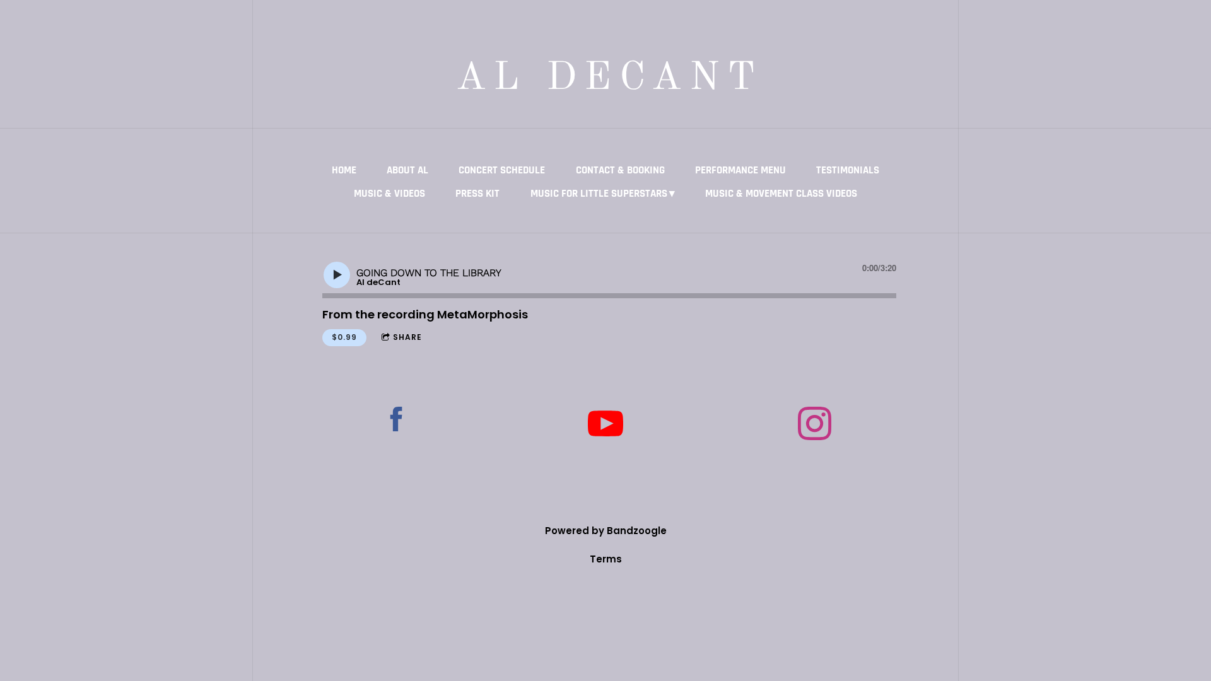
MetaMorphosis (482, 314)
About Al (407, 170)
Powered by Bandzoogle (606, 530)
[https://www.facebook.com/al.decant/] (396, 421)
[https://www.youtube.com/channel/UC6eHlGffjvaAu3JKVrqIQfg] (605, 426)
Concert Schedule (502, 170)
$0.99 (344, 337)
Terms (606, 559)
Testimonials (847, 170)
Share (407, 337)
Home (344, 170)
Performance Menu (740, 170)
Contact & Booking (620, 170)
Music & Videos (389, 194)
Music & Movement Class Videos (781, 194)
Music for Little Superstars (598, 194)
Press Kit (477, 194)
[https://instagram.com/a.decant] (814, 426)
